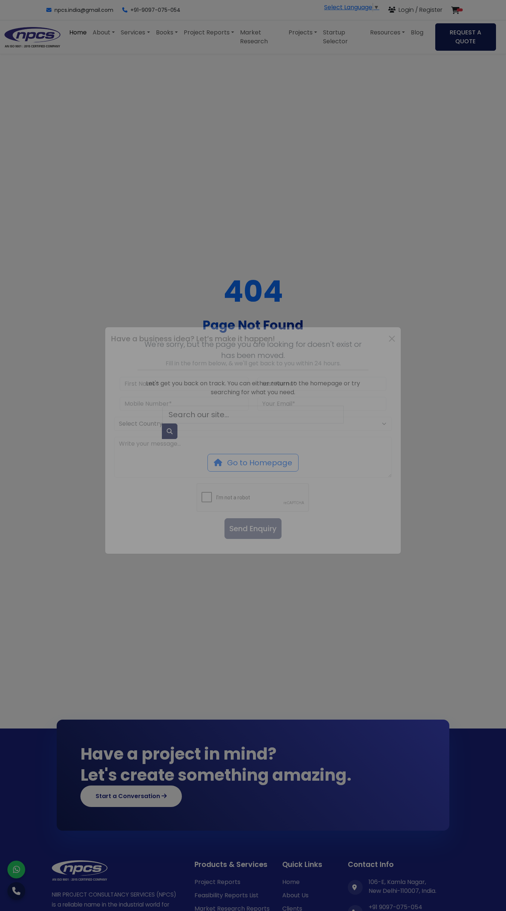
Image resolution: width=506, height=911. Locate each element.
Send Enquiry (253, 544)
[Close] (392, 354)
